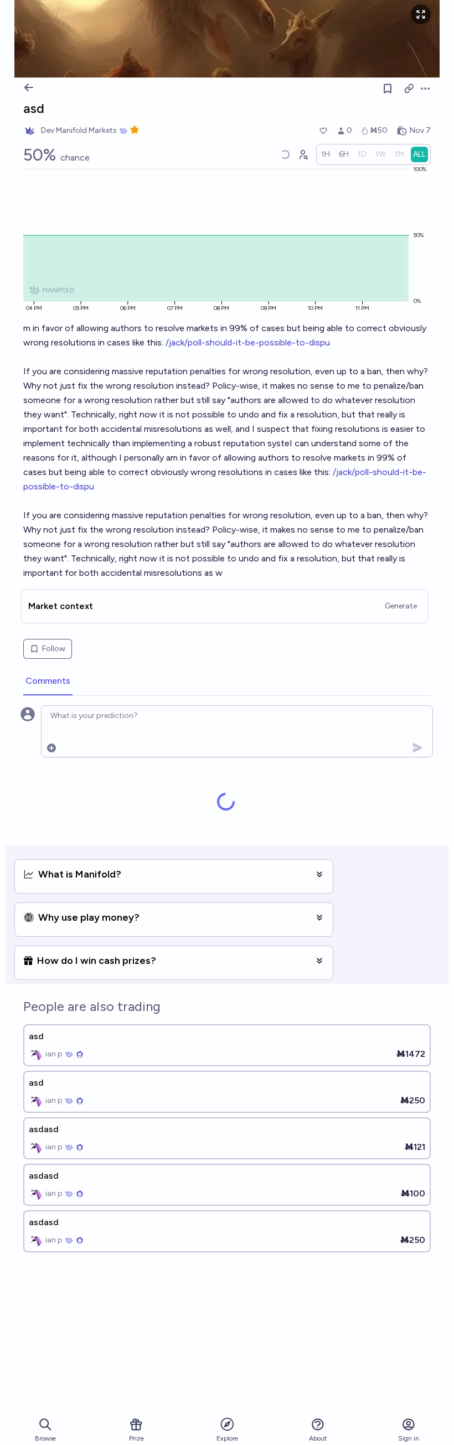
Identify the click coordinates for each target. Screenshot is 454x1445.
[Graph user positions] (303, 154)
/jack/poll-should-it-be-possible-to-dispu (248, 342)
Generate (401, 606)
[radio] (325, 154)
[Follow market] (387, 88)
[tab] (48, 681)
